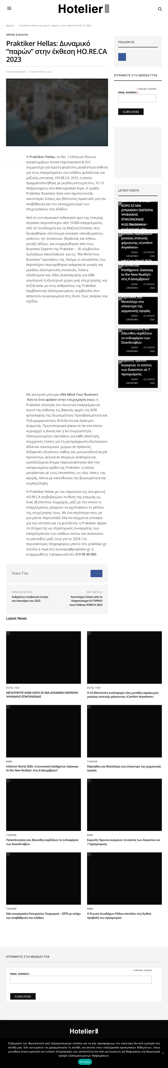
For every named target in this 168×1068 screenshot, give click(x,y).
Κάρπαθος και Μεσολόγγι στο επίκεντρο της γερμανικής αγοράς (135, 304)
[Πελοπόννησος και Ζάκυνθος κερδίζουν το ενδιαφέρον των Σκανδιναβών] (43, 805)
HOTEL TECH (12, 688)
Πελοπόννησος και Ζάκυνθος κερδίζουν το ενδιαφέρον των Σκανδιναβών (136, 335)
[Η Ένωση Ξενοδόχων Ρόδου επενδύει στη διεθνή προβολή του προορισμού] (124, 878)
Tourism (92, 762)
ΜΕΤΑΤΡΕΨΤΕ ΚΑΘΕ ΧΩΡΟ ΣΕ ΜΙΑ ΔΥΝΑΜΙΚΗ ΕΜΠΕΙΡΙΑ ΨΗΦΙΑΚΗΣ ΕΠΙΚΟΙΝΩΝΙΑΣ (137, 210)
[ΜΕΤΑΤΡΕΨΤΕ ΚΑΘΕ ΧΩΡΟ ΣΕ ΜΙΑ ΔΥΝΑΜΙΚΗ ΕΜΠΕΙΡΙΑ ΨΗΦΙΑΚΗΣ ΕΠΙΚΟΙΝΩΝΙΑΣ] (43, 657)
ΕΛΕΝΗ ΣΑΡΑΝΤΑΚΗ (16, 71)
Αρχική (10, 25)
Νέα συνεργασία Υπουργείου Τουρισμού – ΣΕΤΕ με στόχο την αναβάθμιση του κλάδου (43, 916)
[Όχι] (163, 1053)
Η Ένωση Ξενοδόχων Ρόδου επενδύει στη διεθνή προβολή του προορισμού (119, 916)
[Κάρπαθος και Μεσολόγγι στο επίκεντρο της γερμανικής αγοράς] (124, 731)
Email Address (128, 92)
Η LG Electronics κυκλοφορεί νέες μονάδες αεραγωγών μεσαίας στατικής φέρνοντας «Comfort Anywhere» (136, 235)
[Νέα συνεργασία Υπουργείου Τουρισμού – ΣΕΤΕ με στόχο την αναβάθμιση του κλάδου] (43, 878)
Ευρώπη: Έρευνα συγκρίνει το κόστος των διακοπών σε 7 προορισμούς (136, 367)
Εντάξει (85, 1062)
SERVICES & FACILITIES (17, 35)
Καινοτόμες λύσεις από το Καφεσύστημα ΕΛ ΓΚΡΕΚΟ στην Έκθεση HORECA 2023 (86, 601)
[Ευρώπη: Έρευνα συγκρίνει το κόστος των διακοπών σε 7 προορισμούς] (124, 805)
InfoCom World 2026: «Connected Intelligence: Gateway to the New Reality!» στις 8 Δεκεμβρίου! (137, 269)
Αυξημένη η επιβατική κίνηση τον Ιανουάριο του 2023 (30, 599)
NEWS (9, 762)
